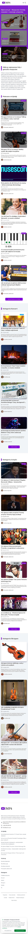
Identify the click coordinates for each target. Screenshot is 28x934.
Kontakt (5, 897)
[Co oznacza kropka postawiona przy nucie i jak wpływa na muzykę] (14, 240)
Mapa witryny (14, 900)
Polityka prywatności (21, 894)
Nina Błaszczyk (7, 376)
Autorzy (3, 858)
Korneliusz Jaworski (8, 339)
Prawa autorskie (12, 894)
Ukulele (2, 885)
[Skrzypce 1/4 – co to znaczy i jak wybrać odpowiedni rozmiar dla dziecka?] (14, 732)
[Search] (25, 2)
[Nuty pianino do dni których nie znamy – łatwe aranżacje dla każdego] (14, 173)
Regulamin (5, 894)
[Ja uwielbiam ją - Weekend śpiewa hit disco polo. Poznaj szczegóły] (14, 603)
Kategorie (4, 872)
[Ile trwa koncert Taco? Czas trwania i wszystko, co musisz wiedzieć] (14, 354)
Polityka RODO (11, 897)
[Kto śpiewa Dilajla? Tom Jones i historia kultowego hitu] (14, 570)
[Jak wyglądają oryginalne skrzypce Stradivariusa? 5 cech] (14, 692)
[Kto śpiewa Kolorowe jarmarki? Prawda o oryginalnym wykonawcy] (14, 536)
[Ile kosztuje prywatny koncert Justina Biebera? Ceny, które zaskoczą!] (14, 423)
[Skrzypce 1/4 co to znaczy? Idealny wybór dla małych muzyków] (14, 140)
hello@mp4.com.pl (7, 827)
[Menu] (23, 2)
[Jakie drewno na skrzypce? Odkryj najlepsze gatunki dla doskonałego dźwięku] (14, 21)
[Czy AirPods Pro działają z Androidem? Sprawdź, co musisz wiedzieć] (14, 206)
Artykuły (3, 831)
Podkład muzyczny (5, 875)
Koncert (2, 877)
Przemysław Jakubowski (6, 868)
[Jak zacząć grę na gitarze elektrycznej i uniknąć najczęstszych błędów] (14, 273)
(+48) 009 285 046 (7, 825)
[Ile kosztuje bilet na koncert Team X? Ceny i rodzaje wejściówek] (14, 319)
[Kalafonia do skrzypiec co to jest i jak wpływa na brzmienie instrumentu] (14, 38)
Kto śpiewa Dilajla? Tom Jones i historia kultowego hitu (13, 846)
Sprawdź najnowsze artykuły (14, 299)
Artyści (2, 880)
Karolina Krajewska (8, 411)
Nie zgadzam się (8, 930)
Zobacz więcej (14, 446)
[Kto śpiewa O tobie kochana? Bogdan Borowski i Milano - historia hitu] (14, 470)
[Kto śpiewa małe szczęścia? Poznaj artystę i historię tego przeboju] (14, 503)
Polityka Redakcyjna (20, 897)
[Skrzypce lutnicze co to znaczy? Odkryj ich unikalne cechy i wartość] (14, 107)
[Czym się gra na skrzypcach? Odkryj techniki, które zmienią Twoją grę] (14, 54)
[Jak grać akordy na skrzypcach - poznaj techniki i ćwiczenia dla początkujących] (14, 766)
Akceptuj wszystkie (20, 930)
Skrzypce (3, 882)
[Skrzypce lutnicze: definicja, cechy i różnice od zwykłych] (14, 651)
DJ (1, 887)
